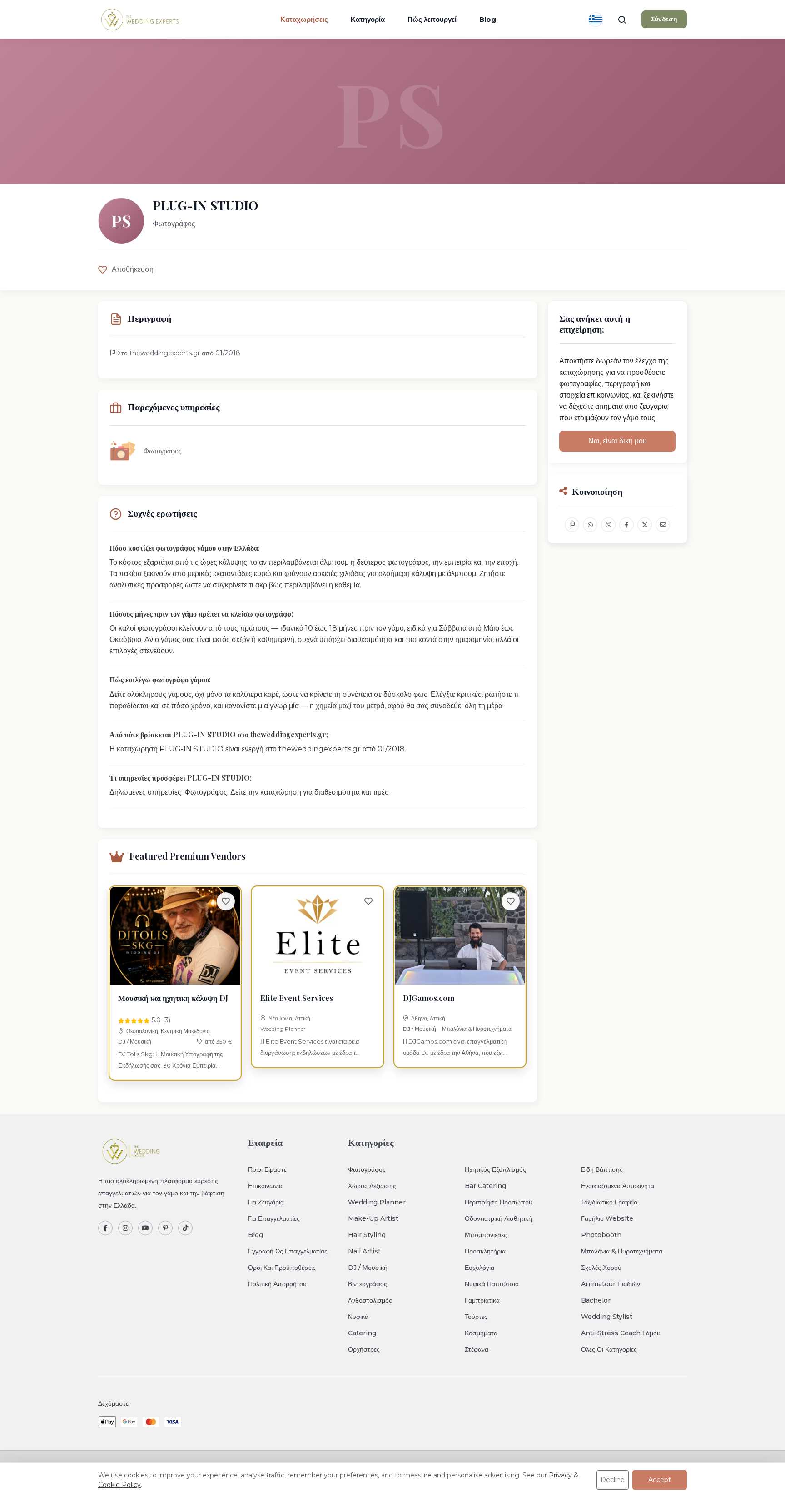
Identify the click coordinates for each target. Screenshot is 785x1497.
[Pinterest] (165, 1228)
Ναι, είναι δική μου (617, 441)
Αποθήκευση (133, 269)
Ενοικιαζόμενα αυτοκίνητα (617, 1186)
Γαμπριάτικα (482, 1300)
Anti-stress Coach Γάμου (621, 1333)
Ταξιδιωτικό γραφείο (609, 1202)
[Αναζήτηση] (622, 19)
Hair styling (367, 1235)
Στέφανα (476, 1349)
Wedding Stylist (606, 1317)
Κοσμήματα (481, 1333)
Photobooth (601, 1235)
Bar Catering (485, 1186)
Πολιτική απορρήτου (277, 1284)
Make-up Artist (373, 1218)
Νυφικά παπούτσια (492, 1284)
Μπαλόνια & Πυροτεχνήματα (477, 1028)
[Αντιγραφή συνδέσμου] (572, 524)
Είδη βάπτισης (602, 1169)
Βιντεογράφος (367, 1284)
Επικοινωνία (265, 1186)
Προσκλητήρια (485, 1251)
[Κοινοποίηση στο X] (644, 524)
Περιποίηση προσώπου (498, 1202)
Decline (613, 1480)
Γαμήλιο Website (607, 1218)
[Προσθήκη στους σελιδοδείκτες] (226, 901)
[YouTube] (145, 1228)
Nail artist (364, 1251)
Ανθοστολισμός (370, 1300)
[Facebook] (105, 1228)
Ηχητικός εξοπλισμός (495, 1169)
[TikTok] (185, 1228)
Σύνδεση (664, 19)
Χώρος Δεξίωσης (372, 1186)
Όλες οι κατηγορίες (609, 1349)
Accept (659, 1480)
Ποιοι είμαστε (267, 1169)
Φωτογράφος (367, 1169)
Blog (487, 19)
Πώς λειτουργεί (432, 19)
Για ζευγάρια (266, 1202)
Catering (362, 1333)
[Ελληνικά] (595, 19)
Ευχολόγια (479, 1267)
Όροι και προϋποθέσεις (282, 1267)
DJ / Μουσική (134, 1041)
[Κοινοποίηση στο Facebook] (626, 524)
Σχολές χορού (601, 1267)
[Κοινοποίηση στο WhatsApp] (590, 524)
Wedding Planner (283, 1028)
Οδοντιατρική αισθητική (498, 1218)
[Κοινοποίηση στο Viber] (608, 524)
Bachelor (596, 1300)
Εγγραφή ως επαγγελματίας (288, 1251)
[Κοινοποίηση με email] (663, 524)
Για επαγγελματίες (274, 1218)
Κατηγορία (368, 19)
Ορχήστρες (364, 1349)
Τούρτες (476, 1317)
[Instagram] (125, 1228)
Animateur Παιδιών (610, 1284)
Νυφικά (358, 1317)
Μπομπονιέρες (486, 1235)
